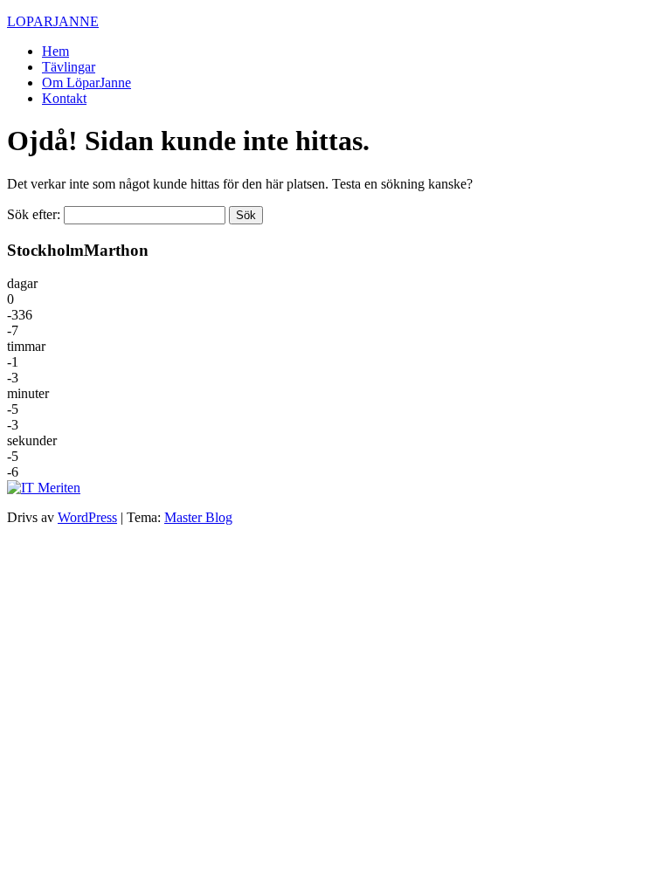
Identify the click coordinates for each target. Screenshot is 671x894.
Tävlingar (68, 66)
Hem (55, 51)
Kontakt (64, 98)
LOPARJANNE (53, 21)
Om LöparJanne (86, 82)
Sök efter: (33, 214)
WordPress (87, 517)
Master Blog (198, 517)
